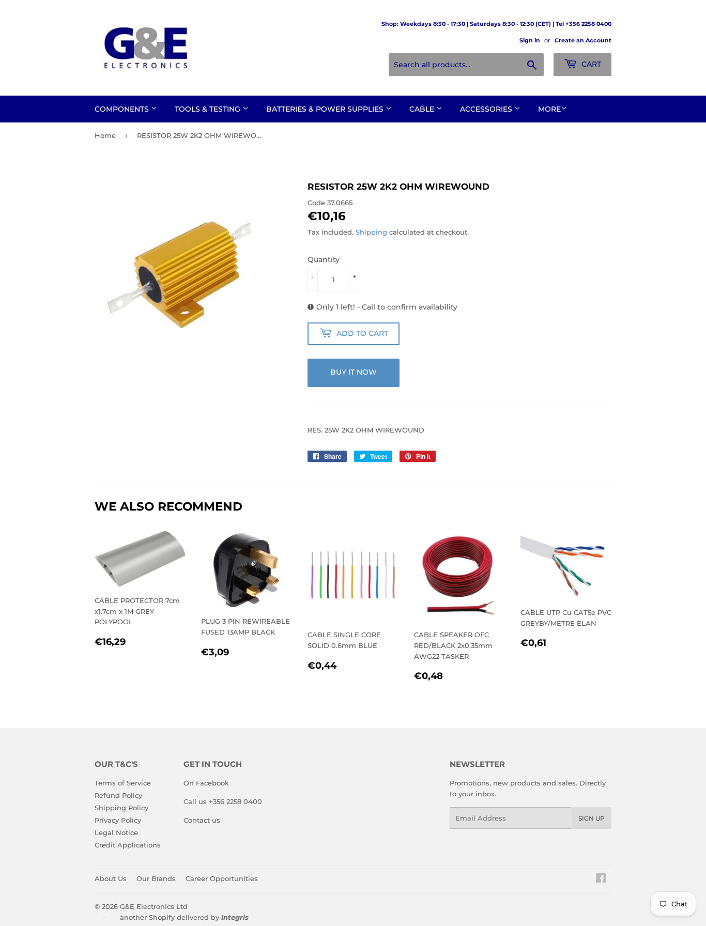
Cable (422, 109)
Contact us (201, 820)
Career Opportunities (222, 878)
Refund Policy (118, 795)
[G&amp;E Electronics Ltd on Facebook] (600, 879)
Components (123, 109)
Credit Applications (128, 845)
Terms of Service (123, 783)
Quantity (324, 259)
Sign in (529, 40)
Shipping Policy (121, 808)
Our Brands (156, 878)
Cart (590, 64)
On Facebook (206, 783)
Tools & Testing (208, 109)
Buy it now (353, 372)
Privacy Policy (118, 820)
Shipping (371, 232)
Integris (235, 917)
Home (105, 135)
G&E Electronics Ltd (154, 906)
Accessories (487, 109)
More (549, 109)
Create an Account (583, 40)
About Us (111, 878)
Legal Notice (116, 832)
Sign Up (591, 818)
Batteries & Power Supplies (326, 109)
